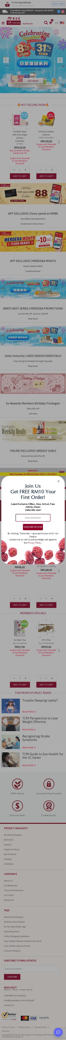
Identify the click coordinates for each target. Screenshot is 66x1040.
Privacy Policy (34, 543)
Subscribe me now (33, 527)
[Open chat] (58, 1032)
